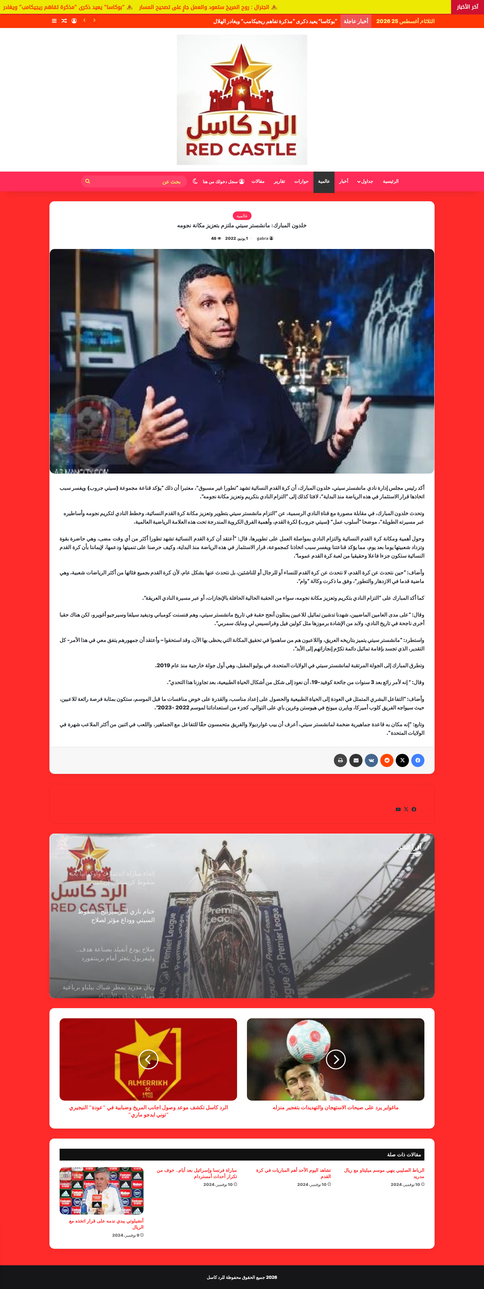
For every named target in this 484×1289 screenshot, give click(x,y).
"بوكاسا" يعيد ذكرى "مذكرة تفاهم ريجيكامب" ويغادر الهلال (158, 7)
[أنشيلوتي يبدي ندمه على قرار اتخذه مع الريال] (102, 1191)
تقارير (279, 181)
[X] (402, 760)
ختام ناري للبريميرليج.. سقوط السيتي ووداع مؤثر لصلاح (361, 893)
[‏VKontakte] (371, 760)
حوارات (301, 181)
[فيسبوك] (417, 760)
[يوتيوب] (398, 809)
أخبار (343, 181)
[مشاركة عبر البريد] (356, 760)
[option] (242, 916)
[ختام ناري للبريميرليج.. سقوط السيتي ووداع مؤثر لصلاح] (242, 916)
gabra (262, 238)
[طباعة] (340, 760)
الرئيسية (391, 181)
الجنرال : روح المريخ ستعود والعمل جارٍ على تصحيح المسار (306, 7)
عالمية (324, 181)
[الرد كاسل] (242, 100)
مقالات (258, 181)
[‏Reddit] (386, 760)
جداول (367, 181)
